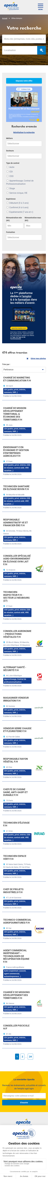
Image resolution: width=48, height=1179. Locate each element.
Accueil (4, 18)
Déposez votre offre (24, 81)
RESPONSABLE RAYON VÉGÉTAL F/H (15, 760)
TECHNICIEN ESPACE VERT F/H (14, 857)
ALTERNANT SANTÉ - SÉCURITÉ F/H (14, 669)
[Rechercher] (41, 50)
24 (30, 1056)
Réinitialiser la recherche (24, 132)
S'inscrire (24, 1103)
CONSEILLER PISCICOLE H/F (16, 1027)
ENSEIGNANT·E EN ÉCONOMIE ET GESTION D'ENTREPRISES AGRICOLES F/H (16, 451)
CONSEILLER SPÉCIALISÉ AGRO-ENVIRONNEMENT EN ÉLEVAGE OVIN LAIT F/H (17, 560)
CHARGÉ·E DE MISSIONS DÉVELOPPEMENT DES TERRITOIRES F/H (16, 995)
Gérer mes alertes (38, 358)
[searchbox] (19, 50)
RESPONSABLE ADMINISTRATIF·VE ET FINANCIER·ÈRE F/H (15, 522)
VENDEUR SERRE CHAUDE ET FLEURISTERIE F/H (17, 730)
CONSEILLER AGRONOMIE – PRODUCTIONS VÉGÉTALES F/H (17, 634)
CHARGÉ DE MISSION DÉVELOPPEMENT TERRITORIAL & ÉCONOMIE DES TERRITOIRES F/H (14, 414)
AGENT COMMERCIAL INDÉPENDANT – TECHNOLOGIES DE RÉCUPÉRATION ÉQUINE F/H (16, 956)
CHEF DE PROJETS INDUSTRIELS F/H (13, 891)
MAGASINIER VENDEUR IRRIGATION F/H (16, 699)
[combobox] (19, 50)
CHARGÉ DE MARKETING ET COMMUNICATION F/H (17, 379)
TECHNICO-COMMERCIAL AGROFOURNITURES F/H (17, 921)
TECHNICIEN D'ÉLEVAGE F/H (16, 824)
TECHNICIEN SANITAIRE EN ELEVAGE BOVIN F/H (16, 488)
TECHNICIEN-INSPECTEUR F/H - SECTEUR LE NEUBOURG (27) (16, 596)
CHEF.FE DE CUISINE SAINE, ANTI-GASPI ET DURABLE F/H (15, 792)
